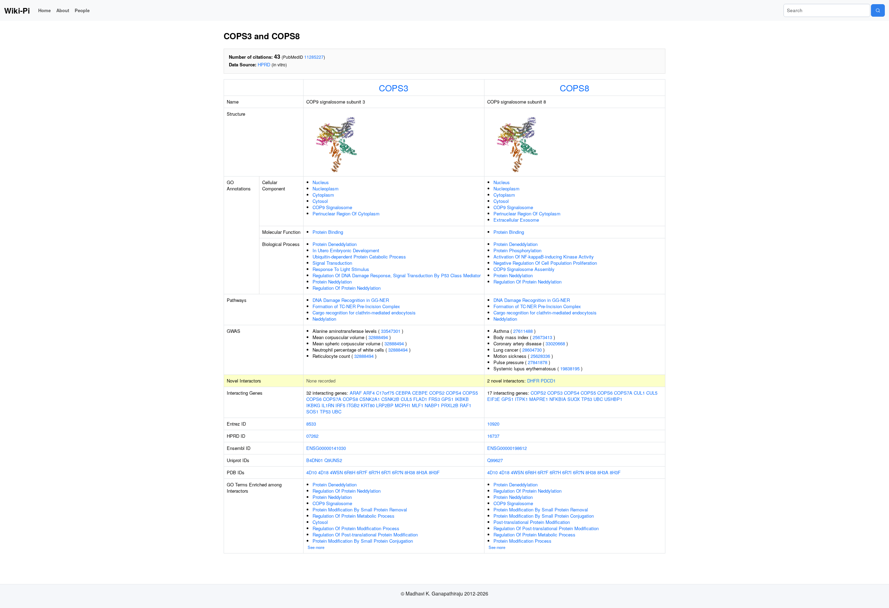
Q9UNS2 (333, 460)
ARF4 (369, 392)
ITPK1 (521, 399)
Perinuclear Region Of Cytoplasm (346, 213)
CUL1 (639, 392)
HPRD (264, 64)
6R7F (362, 472)
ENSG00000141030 (326, 448)
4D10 (311, 472)
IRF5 (340, 405)
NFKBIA (557, 399)
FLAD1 (420, 399)
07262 (312, 436)
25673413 (542, 337)
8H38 (410, 472)
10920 (493, 423)
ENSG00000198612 (507, 448)
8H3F (434, 472)
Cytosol (320, 201)
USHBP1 (613, 399)
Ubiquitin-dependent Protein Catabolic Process (359, 256)
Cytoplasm (323, 194)
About (62, 10)
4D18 (323, 472)
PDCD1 (548, 380)
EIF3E (493, 399)
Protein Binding (328, 232)
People (82, 10)
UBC (336, 411)
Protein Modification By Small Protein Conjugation (363, 540)
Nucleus (321, 182)
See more (316, 547)
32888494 (378, 337)
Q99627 (495, 460)
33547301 (390, 331)
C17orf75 (385, 392)
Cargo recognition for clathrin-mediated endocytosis (364, 312)
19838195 (570, 368)
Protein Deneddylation (335, 244)
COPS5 (470, 392)
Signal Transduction (332, 263)
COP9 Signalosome (332, 207)
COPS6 (314, 399)
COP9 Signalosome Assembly (524, 269)
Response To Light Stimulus (341, 269)
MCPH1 (402, 405)
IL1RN (328, 405)
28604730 (532, 349)
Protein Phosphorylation (517, 250)
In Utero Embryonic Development (346, 250)
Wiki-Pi (17, 10)
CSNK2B (390, 399)
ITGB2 (353, 405)
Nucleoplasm (326, 188)
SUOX (573, 399)
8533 (311, 423)
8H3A (421, 472)
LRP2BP (384, 405)
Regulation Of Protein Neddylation (347, 288)
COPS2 (436, 392)
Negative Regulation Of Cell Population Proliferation (545, 263)
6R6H (349, 472)
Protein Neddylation (332, 281)
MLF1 (417, 405)
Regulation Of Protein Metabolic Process (353, 515)
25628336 (540, 356)
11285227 (314, 57)
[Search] (878, 10)
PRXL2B (449, 405)
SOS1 (312, 411)
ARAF (356, 392)
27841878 (537, 362)
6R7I (386, 472)
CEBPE (420, 392)
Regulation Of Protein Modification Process (356, 528)
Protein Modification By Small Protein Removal (360, 509)
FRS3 (434, 399)
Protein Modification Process (522, 540)
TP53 (325, 411)
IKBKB (462, 399)
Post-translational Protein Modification (531, 522)
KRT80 (368, 405)
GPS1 (447, 399)
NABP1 (432, 405)
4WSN (336, 472)
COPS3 (393, 87)
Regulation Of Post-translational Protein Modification (365, 534)
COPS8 (574, 87)
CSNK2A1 (369, 399)
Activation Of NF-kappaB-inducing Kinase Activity (543, 256)
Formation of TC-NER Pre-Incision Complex (356, 306)
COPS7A (332, 399)
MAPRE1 (538, 399)
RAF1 (465, 405)
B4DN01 (314, 460)
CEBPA (403, 392)
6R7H (374, 472)
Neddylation (324, 318)
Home (44, 10)
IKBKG (313, 405)
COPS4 (453, 392)
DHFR (533, 380)
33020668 (555, 343)
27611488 (523, 331)
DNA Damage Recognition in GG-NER (351, 300)
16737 (493, 436)
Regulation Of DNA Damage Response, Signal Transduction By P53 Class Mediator (397, 275)
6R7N (397, 472)
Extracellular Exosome (516, 219)
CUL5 (406, 399)
